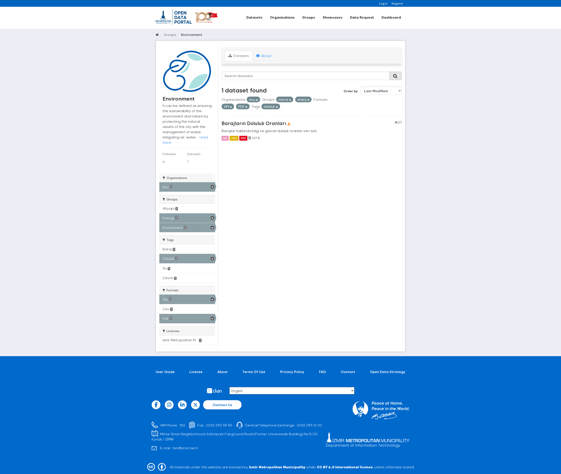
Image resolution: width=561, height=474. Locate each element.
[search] (395, 76)
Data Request (362, 17)
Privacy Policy (292, 371)
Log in (383, 3)
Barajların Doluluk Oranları (254, 123)
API (225, 138)
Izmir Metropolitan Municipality (277, 467)
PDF (243, 138)
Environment (191, 34)
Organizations (282, 17)
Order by (351, 91)
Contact (348, 371)
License (195, 371)
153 (182, 425)
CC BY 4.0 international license (345, 467)
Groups (308, 17)
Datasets (254, 17)
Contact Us (222, 404)
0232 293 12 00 (309, 425)
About (265, 55)
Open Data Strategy (387, 371)
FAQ (322, 371)
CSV (234, 138)
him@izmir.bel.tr (185, 448)
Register (397, 3)
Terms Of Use (253, 371)
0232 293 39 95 (219, 425)
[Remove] (257, 99)
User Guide (165, 371)
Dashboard (391, 17)
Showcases (332, 17)
